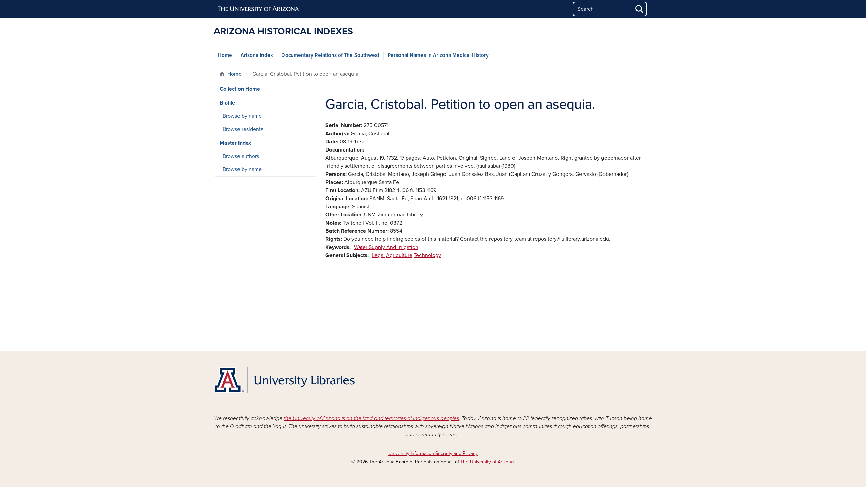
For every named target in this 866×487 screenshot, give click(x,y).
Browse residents (243, 129)
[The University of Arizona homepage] (258, 9)
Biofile (227, 102)
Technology (427, 255)
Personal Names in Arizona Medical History (438, 56)
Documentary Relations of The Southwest (330, 56)
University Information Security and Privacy (433, 453)
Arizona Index (257, 56)
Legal (378, 255)
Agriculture (399, 255)
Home (225, 56)
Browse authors (241, 156)
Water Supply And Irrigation (386, 247)
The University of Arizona (487, 462)
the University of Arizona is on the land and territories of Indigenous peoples (371, 418)
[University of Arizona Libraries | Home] (284, 380)
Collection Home (240, 89)
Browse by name (242, 116)
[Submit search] (639, 9)
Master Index (235, 143)
